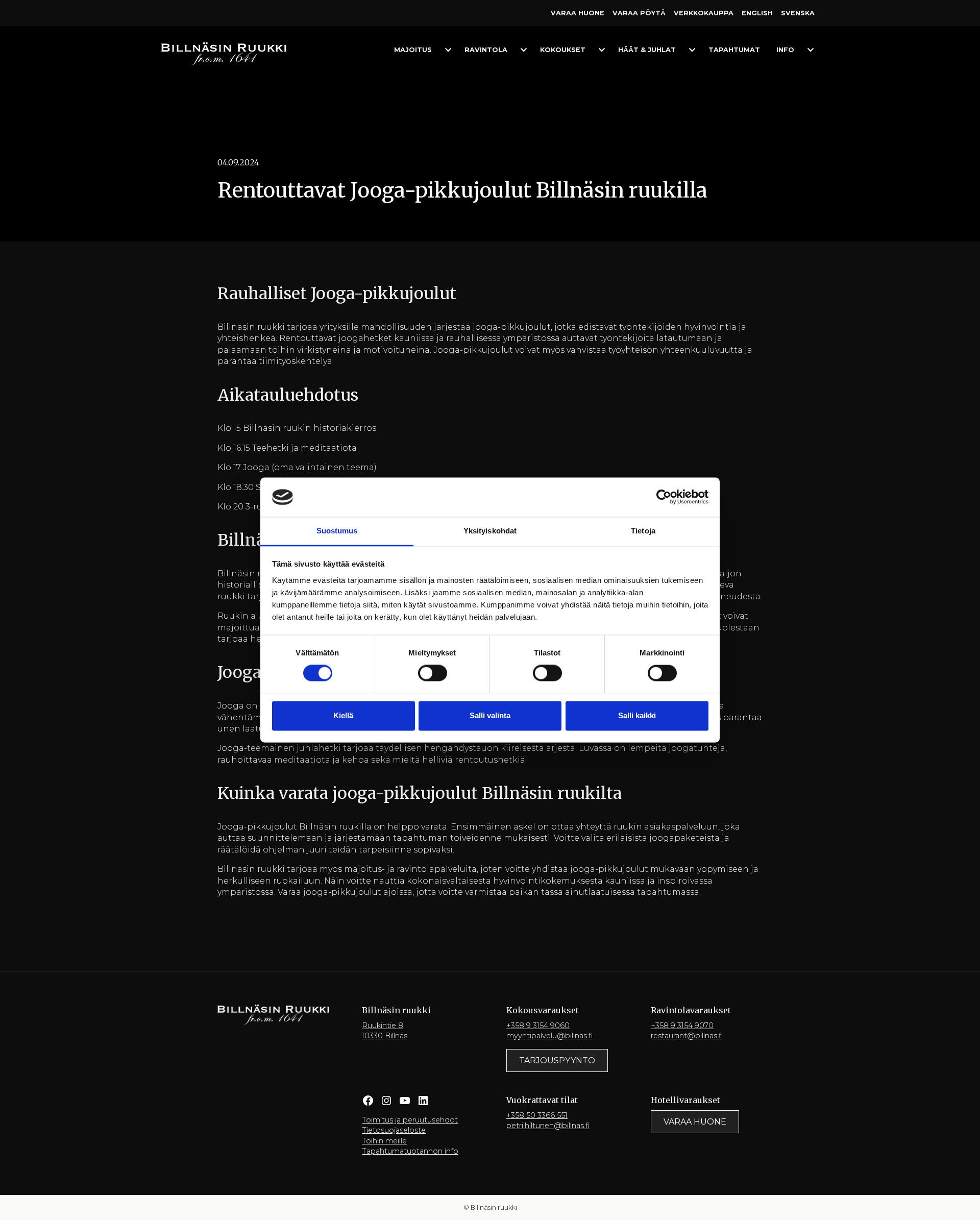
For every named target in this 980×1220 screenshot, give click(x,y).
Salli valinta (490, 715)
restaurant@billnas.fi (687, 1035)
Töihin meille (384, 1140)
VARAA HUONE (695, 1122)
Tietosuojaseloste (394, 1130)
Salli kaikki (637, 715)
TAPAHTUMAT (734, 50)
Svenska (798, 13)
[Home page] (223, 53)
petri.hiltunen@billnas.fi (548, 1125)
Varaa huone (577, 13)
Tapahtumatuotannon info (410, 1151)
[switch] (432, 673)
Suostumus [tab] (337, 530)
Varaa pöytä (639, 13)
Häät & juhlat (647, 50)
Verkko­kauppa (703, 13)
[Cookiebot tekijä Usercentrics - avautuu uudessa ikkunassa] (663, 497)
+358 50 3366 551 (537, 1115)
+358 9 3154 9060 (538, 1025)
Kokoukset (562, 50)
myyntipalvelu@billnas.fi (549, 1035)
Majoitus (413, 50)
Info (785, 50)
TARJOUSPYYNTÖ (557, 1060)
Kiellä (343, 715)
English (757, 13)
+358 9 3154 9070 (682, 1025)
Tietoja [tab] (643, 530)
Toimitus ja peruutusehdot (410, 1120)
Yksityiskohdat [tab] (490, 530)
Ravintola (485, 50)
